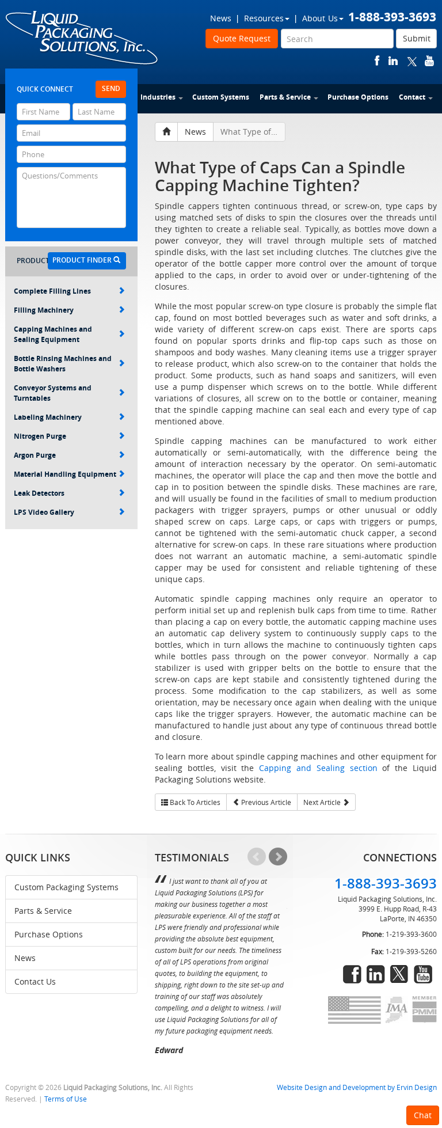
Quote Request (241, 38)
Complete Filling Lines (52, 291)
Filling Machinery (44, 310)
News (220, 18)
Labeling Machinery (48, 417)
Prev (256, 857)
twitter (412, 60)
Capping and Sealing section (318, 767)
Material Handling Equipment (65, 474)
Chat (423, 1115)
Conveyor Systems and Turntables (53, 393)
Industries (158, 97)
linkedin (393, 60)
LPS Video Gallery (44, 512)
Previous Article (265, 802)
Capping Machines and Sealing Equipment (53, 334)
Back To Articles (194, 802)
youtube (429, 60)
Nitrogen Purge (40, 436)
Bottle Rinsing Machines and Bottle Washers (63, 364)
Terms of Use (65, 1099)
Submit (416, 38)
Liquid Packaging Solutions (82, 38)
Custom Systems (220, 97)
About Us (320, 18)
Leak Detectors (39, 493)
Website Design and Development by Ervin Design (357, 1087)
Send (111, 88)
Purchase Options (357, 97)
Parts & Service (285, 97)
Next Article (322, 802)
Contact (412, 97)
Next (278, 857)
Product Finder (82, 260)
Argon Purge (35, 455)
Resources (264, 18)
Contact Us (35, 981)
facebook (377, 60)
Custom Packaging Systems (66, 887)
